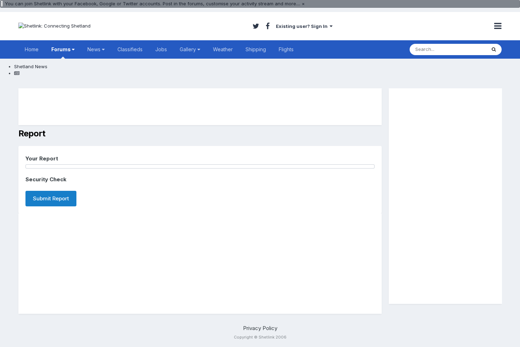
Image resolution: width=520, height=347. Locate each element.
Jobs (161, 49)
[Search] (494, 49)
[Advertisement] (200, 106)
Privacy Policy (260, 328)
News (94, 49)
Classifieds (130, 49)
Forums (61, 49)
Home (32, 49)
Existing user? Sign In (303, 26)
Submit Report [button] (51, 198)
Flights (286, 49)
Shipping (255, 49)
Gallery (188, 49)
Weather (223, 49)
